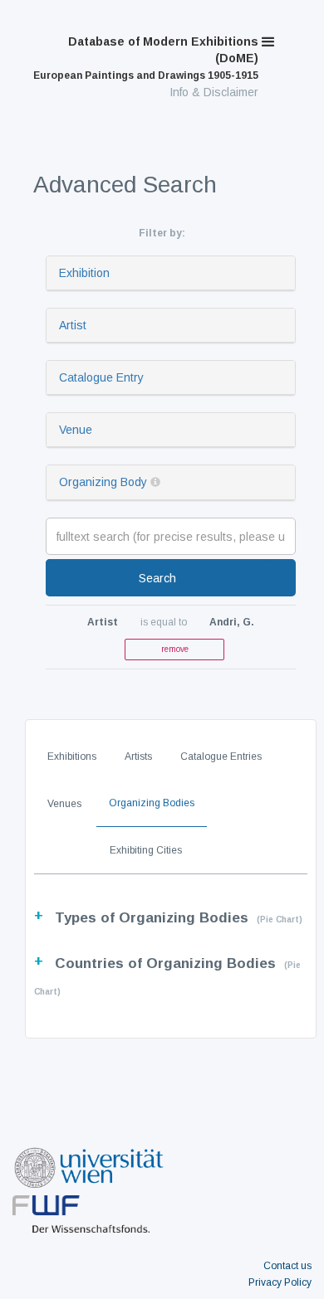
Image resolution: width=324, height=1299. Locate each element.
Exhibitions (71, 756)
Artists (138, 756)
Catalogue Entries (221, 756)
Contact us (287, 1266)
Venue (75, 429)
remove (175, 649)
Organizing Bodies (151, 803)
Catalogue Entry (101, 377)
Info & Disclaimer (213, 92)
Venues (64, 804)
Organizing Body (103, 482)
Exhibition (84, 273)
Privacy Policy (280, 1282)
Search (157, 578)
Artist (72, 325)
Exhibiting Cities (146, 850)
